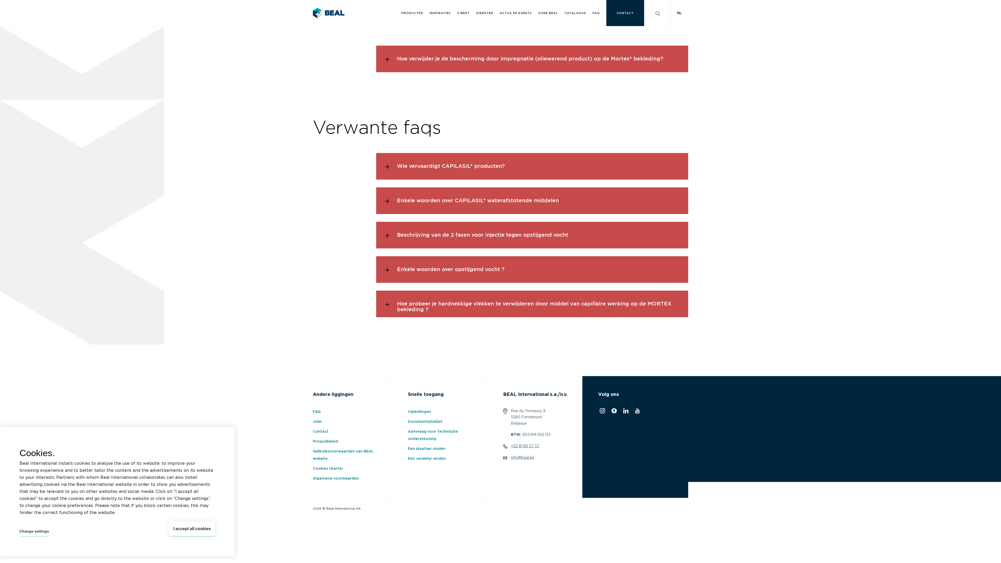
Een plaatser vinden (426, 449)
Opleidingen (419, 412)
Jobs (317, 422)
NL (679, 13)
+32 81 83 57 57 (525, 446)
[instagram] (601, 412)
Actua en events (516, 13)
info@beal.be (522, 458)
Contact (625, 13)
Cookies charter (328, 468)
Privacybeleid (325, 441)
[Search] (657, 13)
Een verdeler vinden (427, 459)
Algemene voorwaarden (336, 478)
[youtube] (637, 412)
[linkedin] (625, 412)
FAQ (596, 13)
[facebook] (613, 412)
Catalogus (575, 13)
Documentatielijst (425, 422)
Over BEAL (548, 13)
